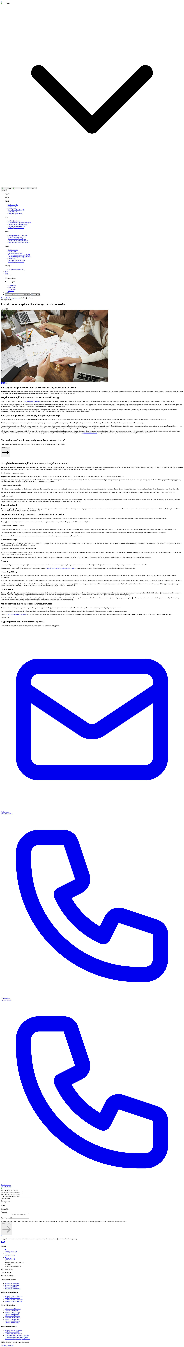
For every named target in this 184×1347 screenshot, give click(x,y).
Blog (6, 273)
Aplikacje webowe (14, 221)
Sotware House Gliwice (12, 1323)
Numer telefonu (5, 1194)
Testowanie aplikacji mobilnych (18, 240)
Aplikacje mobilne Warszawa (13, 1333)
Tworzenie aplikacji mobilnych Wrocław (17, 1335)
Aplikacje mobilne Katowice (13, 1330)
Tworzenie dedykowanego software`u (19, 257)
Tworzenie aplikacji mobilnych (17, 235)
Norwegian (23, 188)
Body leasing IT (13, 206)
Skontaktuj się (5, 447)
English (9, 188)
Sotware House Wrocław (12, 1312)
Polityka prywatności (7, 1345)
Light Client (12, 251)
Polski (34, 188)
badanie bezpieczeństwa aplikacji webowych (60, 568)
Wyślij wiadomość (7, 1223)
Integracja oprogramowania (16, 260)
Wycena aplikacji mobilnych (17, 239)
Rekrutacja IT (12, 208)
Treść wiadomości (6, 1218)
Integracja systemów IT (15, 213)
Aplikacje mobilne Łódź (12, 1332)
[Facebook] (1, 1242)
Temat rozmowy (6, 1198)
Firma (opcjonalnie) (7, 1196)
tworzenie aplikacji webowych (17, 614)
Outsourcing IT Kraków (12, 1285)
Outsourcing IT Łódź (11, 1287)
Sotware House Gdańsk (12, 1319)
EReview (11, 291)
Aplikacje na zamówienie (16, 228)
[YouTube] (3, 1242)
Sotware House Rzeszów (12, 1316)
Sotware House (13, 250)
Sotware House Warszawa (13, 1309)
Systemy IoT (12, 258)
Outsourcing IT (13, 205)
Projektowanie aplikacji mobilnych (18, 242)
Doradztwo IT (12, 212)
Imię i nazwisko (5, 1190)
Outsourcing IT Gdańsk (12, 1283)
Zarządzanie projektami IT (16, 269)
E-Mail (3, 1192)
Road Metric (12, 285)
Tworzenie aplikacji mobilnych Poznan (16, 1337)
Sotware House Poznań (12, 1314)
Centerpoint (12, 289)
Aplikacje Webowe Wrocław (13, 1301)
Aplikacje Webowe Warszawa (14, 1299)
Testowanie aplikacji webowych (18, 224)
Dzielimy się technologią (13, 298)
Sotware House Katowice (12, 1317)
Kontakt (7, 292)
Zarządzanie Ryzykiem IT (16, 210)
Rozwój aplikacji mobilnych (16, 237)
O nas (6, 271)
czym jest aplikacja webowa (31, 401)
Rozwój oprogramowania (16, 262)
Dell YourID (12, 287)
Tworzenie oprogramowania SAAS (19, 255)
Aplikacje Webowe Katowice (13, 1296)
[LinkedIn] (4, 1242)
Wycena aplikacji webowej (16, 226)
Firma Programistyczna (15, 253)
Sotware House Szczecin (12, 1321)
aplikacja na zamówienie (90, 433)
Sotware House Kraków (12, 1310)
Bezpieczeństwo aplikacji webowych (19, 222)
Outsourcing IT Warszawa (13, 1288)
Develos (3, 298)
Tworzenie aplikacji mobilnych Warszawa (17, 1339)
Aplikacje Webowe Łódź (12, 1298)
